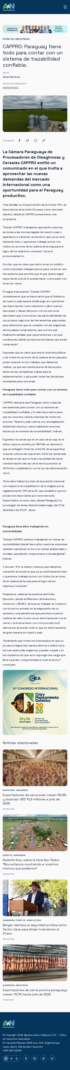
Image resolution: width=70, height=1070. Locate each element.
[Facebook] (26, 1058)
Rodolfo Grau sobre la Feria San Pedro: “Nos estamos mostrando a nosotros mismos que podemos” (31, 864)
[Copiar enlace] (44, 140)
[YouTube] (43, 1058)
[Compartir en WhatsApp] (36, 140)
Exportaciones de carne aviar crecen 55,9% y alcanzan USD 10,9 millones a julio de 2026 (34, 799)
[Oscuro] (16, 1058)
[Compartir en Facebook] (19, 140)
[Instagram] (35, 1058)
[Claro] (11, 1058)
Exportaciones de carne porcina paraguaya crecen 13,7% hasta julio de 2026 (35, 992)
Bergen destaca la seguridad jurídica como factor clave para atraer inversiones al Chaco (35, 929)
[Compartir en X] (27, 140)
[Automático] (6, 1058)
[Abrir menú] (65, 7)
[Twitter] (52, 1058)
